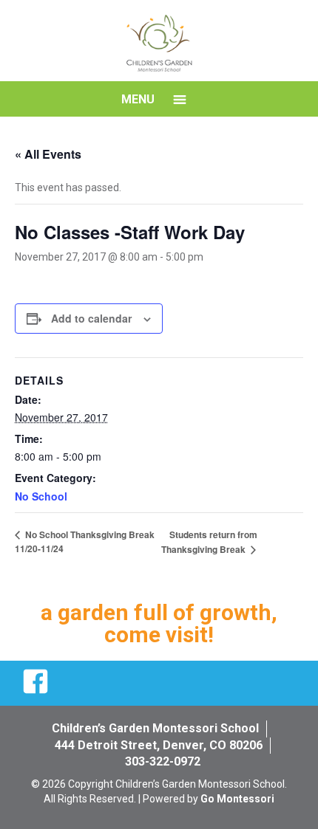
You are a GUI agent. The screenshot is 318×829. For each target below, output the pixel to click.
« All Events (48, 153)
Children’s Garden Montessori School (155, 728)
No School (41, 496)
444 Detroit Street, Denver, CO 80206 (159, 745)
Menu (138, 99)
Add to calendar (91, 318)
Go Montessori (237, 799)
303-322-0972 (162, 761)
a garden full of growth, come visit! (159, 623)
